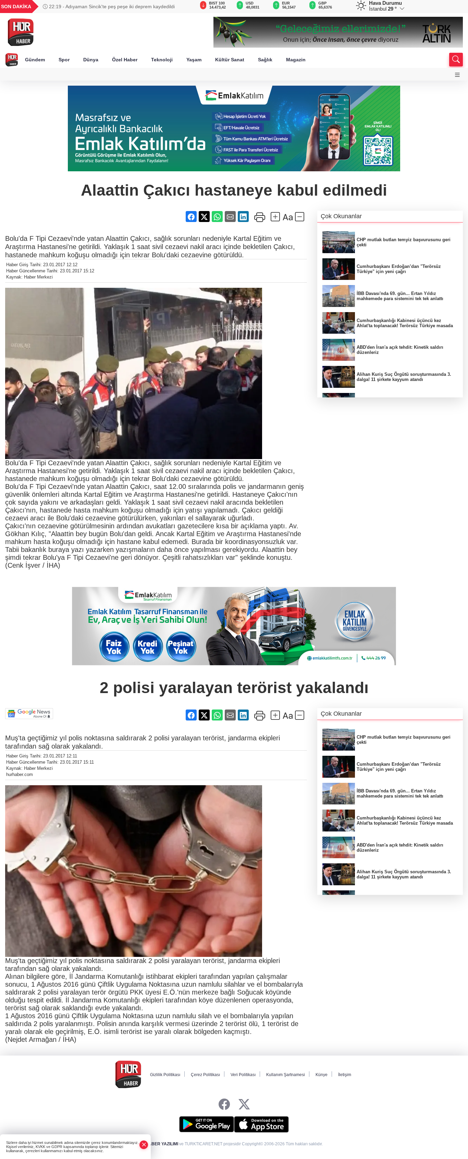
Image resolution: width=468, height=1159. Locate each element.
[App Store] (261, 1124)
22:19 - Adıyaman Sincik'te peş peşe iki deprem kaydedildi (111, 6)
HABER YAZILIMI (161, 1144)
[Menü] (457, 75)
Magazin (296, 59)
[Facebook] (224, 1104)
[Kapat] (144, 1144)
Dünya (90, 59)
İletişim (344, 1074)
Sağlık (265, 59)
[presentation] (178, 6)
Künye (322, 1074)
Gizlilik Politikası (165, 1074)
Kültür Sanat (229, 59)
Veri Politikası (243, 1074)
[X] (244, 1104)
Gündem (35, 59)
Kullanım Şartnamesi (285, 1074)
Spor (64, 59)
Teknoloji (162, 59)
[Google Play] (206, 1124)
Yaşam (193, 59)
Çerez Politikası (205, 1074)
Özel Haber (124, 59)
